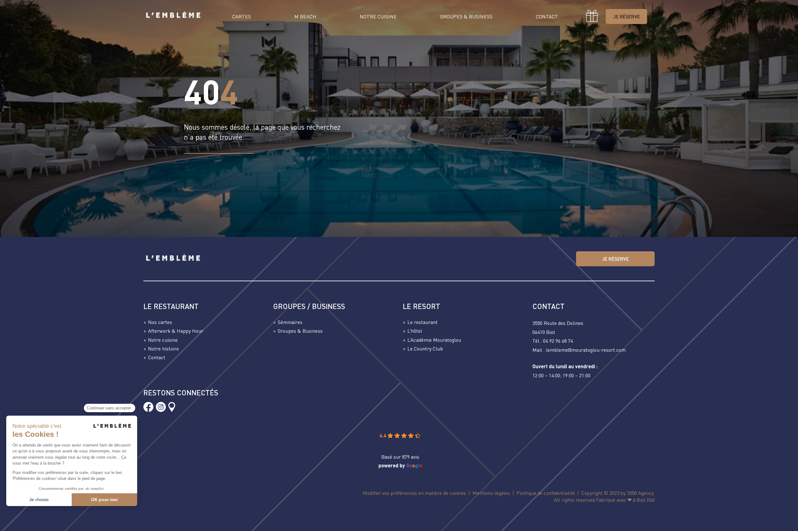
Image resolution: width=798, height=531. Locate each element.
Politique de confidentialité (546, 493)
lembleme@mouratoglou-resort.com (586, 350)
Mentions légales (491, 493)
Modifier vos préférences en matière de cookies (414, 493)
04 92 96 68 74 (558, 341)
